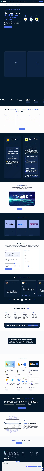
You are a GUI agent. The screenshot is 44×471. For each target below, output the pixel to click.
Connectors (21, 1)
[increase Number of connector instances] (19, 266)
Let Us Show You (25, 443)
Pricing (17, 1)
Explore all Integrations (22, 407)
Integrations (9, 4)
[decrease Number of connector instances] (15, 266)
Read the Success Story (25, 295)
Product (10, 1)
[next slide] (34, 300)
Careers (37, 453)
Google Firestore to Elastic (20, 402)
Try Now (19, 443)
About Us (37, 452)
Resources (24, 1)
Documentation (31, 452)
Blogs (30, 453)
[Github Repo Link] (35, 1)
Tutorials (31, 455)
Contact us (32, 325)
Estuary (23, 452)
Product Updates (31, 454)
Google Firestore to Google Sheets (33, 402)
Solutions (14, 1)
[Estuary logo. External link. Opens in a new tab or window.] (5, 463)
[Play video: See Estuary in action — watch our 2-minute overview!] (22, 199)
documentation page (34, 176)
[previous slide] (9, 300)
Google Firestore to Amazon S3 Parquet (10, 402)
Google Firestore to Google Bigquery (21, 401)
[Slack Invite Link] (33, 1)
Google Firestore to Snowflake (32, 401)
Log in (37, 1)
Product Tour (23, 455)
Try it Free (41, 1)
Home (6, 4)
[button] (10, 1)
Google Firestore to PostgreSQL (8, 401)
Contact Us (37, 454)
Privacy (37, 455)
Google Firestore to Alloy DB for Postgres (32, 404)
